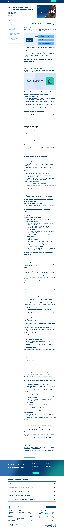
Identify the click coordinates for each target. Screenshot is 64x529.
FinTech (40, 513)
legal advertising (31, 206)
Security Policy (53, 526)
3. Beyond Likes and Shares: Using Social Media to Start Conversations (14, 31)
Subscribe (35, 472)
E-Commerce (40, 517)
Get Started (53, 1)
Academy (53, 520)
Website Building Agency (20, 512)
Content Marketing (30, 512)
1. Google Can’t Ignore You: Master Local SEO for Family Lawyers (15, 27)
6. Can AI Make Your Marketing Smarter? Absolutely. (13, 39)
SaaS (39, 516)
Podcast (53, 513)
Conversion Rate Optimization (21, 513)
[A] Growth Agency (30, 440)
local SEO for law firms (31, 444)
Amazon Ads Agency (11, 517)
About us (46, 512)
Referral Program (47, 516)
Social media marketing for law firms (31, 246)
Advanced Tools (54, 521)
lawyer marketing (41, 442)
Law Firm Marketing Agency (40, 52)
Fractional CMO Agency (31, 516)
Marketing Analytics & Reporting (32, 517)
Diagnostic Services (10, 512)
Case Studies (53, 517)
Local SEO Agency (19, 520)
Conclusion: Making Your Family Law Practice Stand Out (14, 41)
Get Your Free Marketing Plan (29, 457)
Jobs (46, 513)
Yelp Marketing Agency (11, 521)
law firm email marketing (40, 444)
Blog (10, 20)
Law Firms (10, 15)
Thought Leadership (30, 513)
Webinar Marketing (30, 520)
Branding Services (19, 517)
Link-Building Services (20, 522)
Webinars (53, 512)
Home (8, 20)
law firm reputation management (48, 205)
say (32, 260)
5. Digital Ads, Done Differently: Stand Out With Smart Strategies (14, 36)
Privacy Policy (48, 526)
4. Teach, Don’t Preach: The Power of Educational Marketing (14, 34)
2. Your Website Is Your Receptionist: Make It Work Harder (14, 29)
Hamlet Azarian (13, 12)
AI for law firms (52, 386)
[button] (32, 483)
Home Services (41, 512)
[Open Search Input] (49, 1)
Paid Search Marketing (11, 513)
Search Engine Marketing (11, 520)
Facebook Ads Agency (11, 516)
